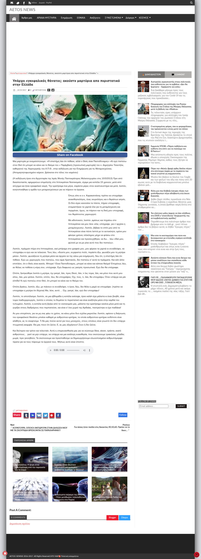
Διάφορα (130, 18)
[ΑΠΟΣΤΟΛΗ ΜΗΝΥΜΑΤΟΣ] (12, 3)
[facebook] (24, 3)
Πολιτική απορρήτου (70, 556)
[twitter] (18, 3)
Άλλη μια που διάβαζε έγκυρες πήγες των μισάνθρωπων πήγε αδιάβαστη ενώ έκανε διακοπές (170, 193)
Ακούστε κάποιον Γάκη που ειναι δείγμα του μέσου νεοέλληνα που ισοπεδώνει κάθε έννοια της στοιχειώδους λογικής (171, 260)
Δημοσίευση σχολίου (20, 524)
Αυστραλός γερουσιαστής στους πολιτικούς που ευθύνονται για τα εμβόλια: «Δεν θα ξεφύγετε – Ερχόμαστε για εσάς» (170, 84)
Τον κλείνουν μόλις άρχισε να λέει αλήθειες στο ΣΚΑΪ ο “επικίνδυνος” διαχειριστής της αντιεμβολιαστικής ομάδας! (170, 215)
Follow (123, 415)
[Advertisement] (100, 46)
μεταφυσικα (21, 410)
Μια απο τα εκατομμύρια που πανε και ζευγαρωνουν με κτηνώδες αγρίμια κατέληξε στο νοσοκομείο (171, 238)
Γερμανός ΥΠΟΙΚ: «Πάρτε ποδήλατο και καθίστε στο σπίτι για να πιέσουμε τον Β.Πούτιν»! (169, 148)
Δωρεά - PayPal (45, 3)
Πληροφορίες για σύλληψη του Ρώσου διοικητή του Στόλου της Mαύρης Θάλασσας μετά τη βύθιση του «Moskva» (171, 106)
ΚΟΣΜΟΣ (144, 18)
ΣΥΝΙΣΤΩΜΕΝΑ (113, 18)
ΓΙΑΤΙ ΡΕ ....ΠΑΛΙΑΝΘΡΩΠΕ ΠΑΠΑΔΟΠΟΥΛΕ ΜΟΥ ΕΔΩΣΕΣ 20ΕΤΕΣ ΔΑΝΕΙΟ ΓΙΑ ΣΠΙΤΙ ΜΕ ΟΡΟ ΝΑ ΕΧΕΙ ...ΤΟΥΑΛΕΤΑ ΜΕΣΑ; (171, 280)
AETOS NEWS (22, 10)
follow (34, 3)
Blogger (112, 518)
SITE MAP (54, 556)
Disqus (124, 518)
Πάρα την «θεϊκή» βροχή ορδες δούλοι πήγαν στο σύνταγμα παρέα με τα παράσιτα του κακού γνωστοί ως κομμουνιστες (171, 171)
